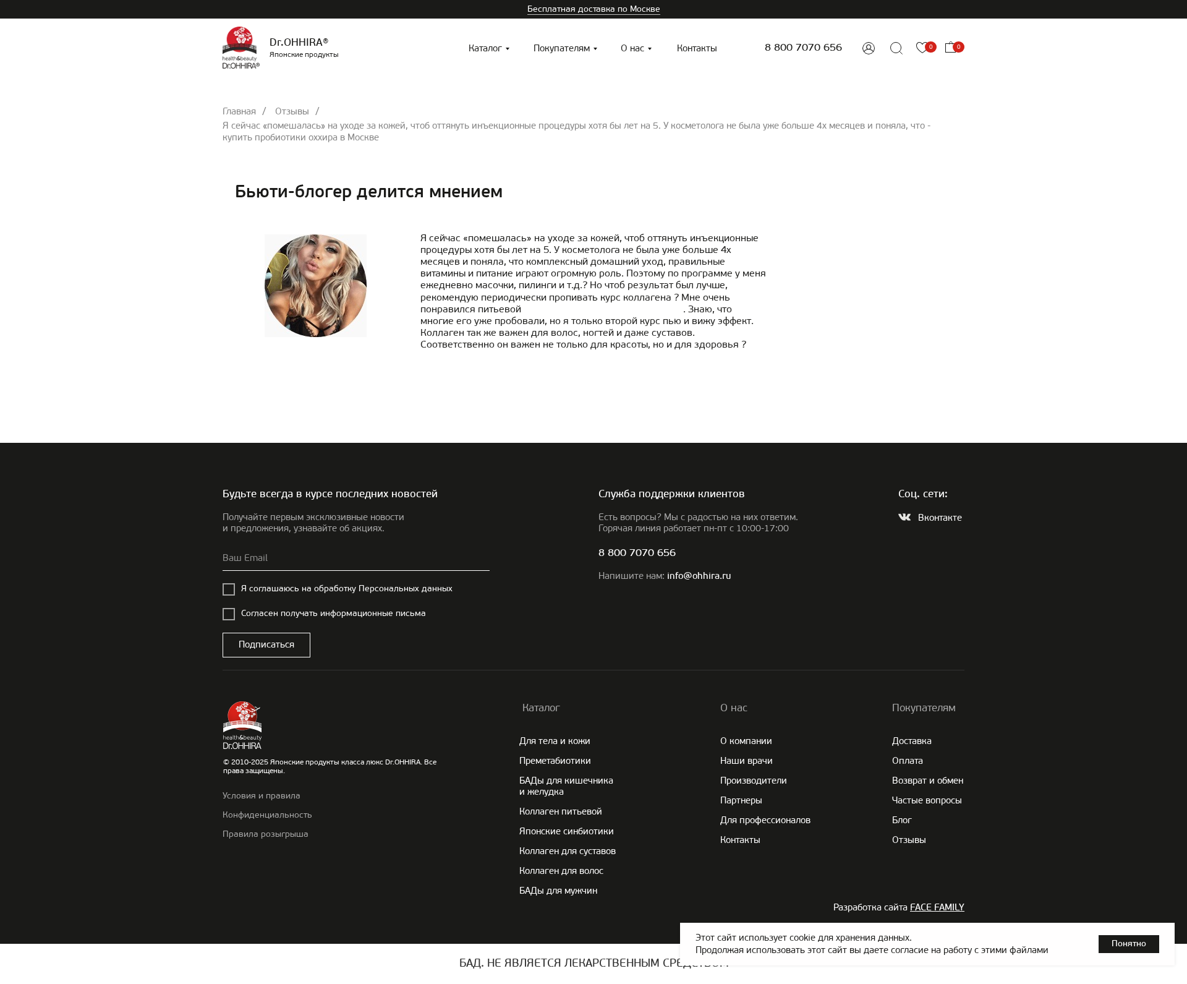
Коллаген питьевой (560, 811)
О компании (746, 741)
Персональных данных (406, 588)
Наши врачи (746, 760)
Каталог (485, 48)
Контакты (697, 48)
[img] (868, 48)
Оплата (907, 760)
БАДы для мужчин (558, 890)
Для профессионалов (765, 820)
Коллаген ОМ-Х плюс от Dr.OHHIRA (603, 309)
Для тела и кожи (554, 741)
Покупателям (562, 48)
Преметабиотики (555, 760)
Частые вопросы (927, 800)
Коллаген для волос (561, 870)
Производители (753, 780)
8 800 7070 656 (803, 48)
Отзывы (292, 111)
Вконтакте (940, 517)
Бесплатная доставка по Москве (593, 9)
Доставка (912, 741)
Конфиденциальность (267, 815)
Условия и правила (261, 795)
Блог (902, 820)
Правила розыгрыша (265, 834)
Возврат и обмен (927, 780)
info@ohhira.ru (699, 576)
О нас (632, 48)
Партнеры (741, 800)
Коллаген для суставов (567, 851)
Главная (239, 111)
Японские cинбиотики (566, 831)
